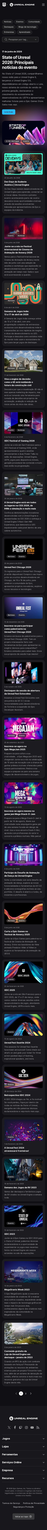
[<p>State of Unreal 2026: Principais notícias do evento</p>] (23, 97)
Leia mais (8, 112)
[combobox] (21, 39)
